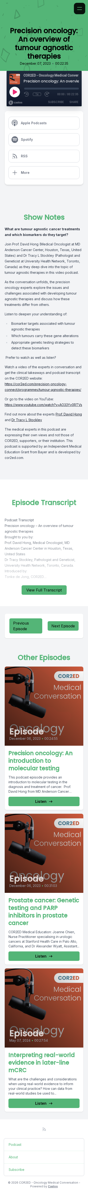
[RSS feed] (44, 1129)
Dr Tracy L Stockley (26, 420)
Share (73, 102)
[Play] (14, 92)
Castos (53, 1186)
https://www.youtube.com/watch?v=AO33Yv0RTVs (43, 405)
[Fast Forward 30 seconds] (47, 94)
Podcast (15, 1145)
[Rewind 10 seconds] (26, 94)
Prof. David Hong (69, 414)
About (13, 1157)
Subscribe (56, 102)
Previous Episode (21, 626)
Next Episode (63, 626)
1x (36, 94)
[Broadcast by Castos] (15, 102)
